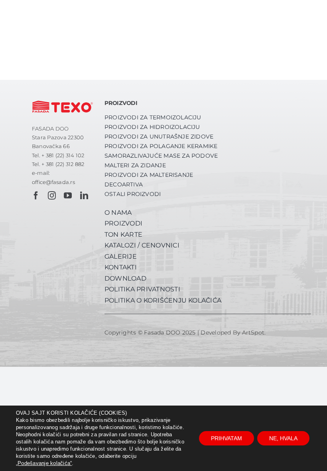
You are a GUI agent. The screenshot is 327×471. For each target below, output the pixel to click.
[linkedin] (84, 196)
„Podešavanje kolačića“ (44, 463)
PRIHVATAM (226, 438)
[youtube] (68, 196)
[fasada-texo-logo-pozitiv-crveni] (62, 99)
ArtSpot (253, 332)
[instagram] (52, 196)
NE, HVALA (283, 438)
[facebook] (36, 196)
